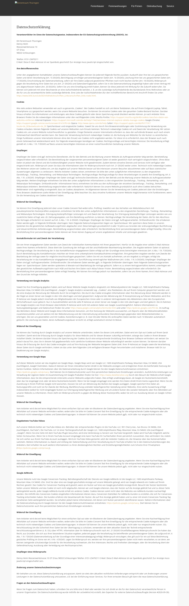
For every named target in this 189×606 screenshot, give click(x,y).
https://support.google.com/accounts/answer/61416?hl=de (44, 123)
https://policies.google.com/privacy (33, 448)
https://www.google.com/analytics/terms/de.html (93, 308)
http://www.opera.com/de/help (92, 123)
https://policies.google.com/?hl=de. (142, 308)
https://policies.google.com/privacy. (33, 372)
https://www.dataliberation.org (114, 375)
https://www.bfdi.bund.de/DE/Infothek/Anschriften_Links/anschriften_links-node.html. (56, 95)
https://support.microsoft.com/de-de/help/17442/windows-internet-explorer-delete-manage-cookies (98, 120)
